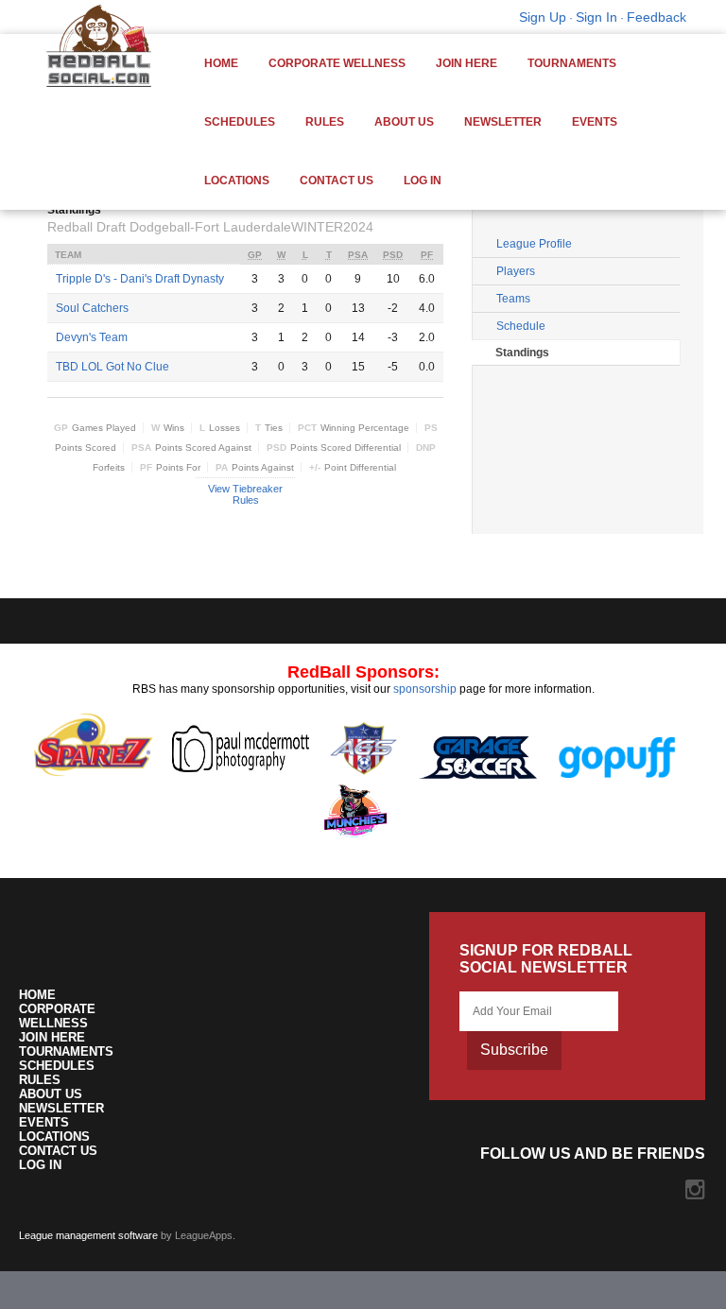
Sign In (596, 17)
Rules (324, 122)
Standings (522, 352)
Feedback (656, 17)
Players (515, 271)
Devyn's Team (92, 337)
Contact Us (336, 180)
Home (221, 63)
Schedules (239, 122)
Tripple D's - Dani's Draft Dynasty (140, 278)
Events (594, 122)
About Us (404, 122)
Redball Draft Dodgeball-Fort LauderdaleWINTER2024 (210, 226)
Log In (422, 180)
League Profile (534, 243)
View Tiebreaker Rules (245, 494)
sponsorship (425, 689)
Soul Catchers (92, 308)
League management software (88, 1235)
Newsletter (503, 122)
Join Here (466, 63)
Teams (513, 298)
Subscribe (514, 1050)
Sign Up (542, 17)
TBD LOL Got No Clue (112, 366)
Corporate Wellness (337, 63)
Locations (236, 180)
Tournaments (571, 63)
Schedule (520, 326)
